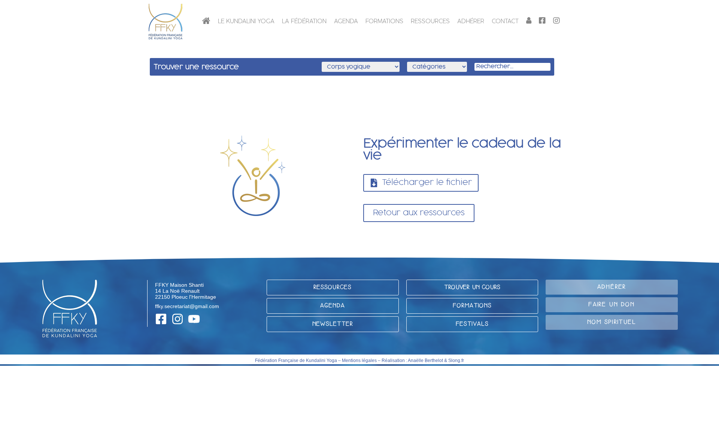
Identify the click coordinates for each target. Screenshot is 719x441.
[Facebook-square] (161, 319)
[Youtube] (194, 319)
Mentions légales (359, 360)
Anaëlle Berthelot (425, 360)
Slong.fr (456, 360)
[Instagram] (177, 319)
